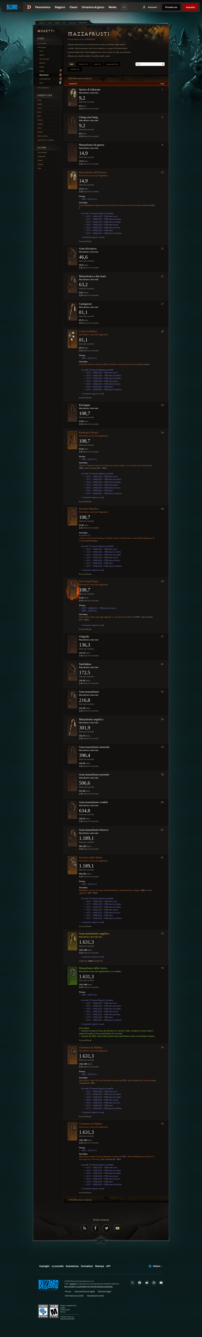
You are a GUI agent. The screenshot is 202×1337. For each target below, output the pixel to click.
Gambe (40, 124)
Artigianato (41, 156)
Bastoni (42, 63)
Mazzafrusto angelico (91, 719)
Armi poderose (44, 79)
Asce (41, 51)
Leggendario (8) (112, 64)
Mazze (41, 55)
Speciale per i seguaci (45, 140)
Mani (39, 116)
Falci (41, 83)
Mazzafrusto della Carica (93, 968)
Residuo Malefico (89, 508)
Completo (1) (75, 69)
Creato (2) (97, 64)
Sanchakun (85, 664)
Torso (39, 108)
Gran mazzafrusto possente (94, 774)
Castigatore (85, 303)
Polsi (39, 112)
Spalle (39, 104)
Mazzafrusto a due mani (92, 276)
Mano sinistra (42, 136)
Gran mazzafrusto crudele (93, 802)
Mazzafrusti (44, 75)
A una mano (41, 43)
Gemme (40, 164)
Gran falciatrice (88, 248)
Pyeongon (84, 405)
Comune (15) (83, 64)
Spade (41, 67)
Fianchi (40, 120)
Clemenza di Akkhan (90, 1047)
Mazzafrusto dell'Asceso (92, 172)
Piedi (39, 128)
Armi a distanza (43, 88)
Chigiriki (84, 636)
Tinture (40, 160)
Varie (39, 168)
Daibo (41, 71)
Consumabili (42, 152)
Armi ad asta (44, 59)
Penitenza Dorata (88, 432)
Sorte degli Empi (88, 581)
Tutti (71, 64)
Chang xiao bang (88, 117)
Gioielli (40, 132)
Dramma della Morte (91, 857)
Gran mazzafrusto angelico (94, 933)
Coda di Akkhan (88, 331)
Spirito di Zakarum (89, 89)
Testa (39, 100)
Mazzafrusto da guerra (91, 144)
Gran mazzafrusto (89, 691)
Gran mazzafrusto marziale (94, 747)
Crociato (90, 39)
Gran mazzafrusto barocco (93, 829)
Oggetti (46, 31)
